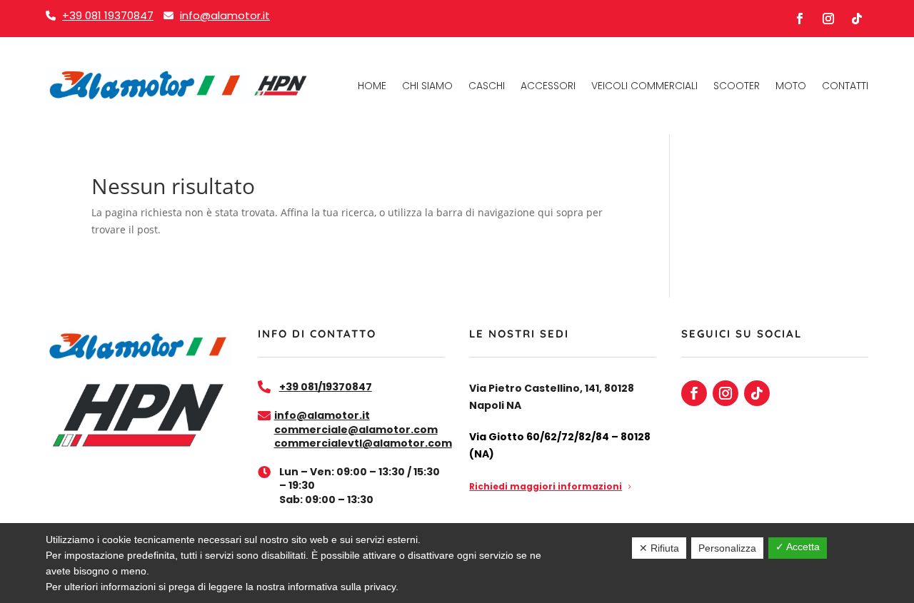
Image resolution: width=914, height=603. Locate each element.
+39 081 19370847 (108, 15)
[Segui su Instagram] (828, 18)
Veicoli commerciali (644, 85)
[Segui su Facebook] (799, 18)
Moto (790, 85)
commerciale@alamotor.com (356, 429)
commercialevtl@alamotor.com (363, 443)
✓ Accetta (797, 546)
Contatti (845, 85)
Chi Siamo (427, 85)
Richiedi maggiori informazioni (545, 486)
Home (372, 85)
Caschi (486, 85)
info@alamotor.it (225, 15)
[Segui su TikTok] (856, 18)
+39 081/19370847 (325, 387)
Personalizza (727, 548)
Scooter (736, 85)
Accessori (548, 85)
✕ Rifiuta (659, 548)
